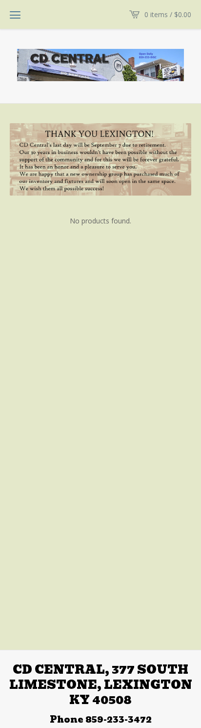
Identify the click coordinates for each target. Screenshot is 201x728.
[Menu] (15, 14)
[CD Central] (100, 65)
